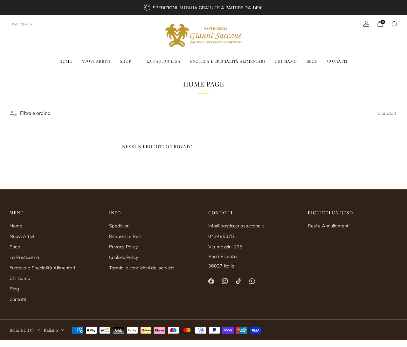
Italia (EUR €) (22, 330)
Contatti (337, 61)
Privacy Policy (123, 247)
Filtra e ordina (35, 113)
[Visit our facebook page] (211, 281)
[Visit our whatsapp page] (252, 281)
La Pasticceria (164, 61)
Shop (125, 61)
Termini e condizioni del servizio (141, 268)
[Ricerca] (394, 24)
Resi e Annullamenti (328, 226)
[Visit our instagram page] (224, 281)
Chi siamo (286, 61)
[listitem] (203, 7)
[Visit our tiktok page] (238, 281)
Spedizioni (119, 226)
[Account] (366, 24)
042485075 (221, 236)
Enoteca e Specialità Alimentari (227, 61)
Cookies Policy (123, 257)
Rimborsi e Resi (125, 236)
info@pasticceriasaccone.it (236, 226)
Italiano (18, 24)
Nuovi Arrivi (96, 61)
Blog (312, 61)
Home (65, 61)
